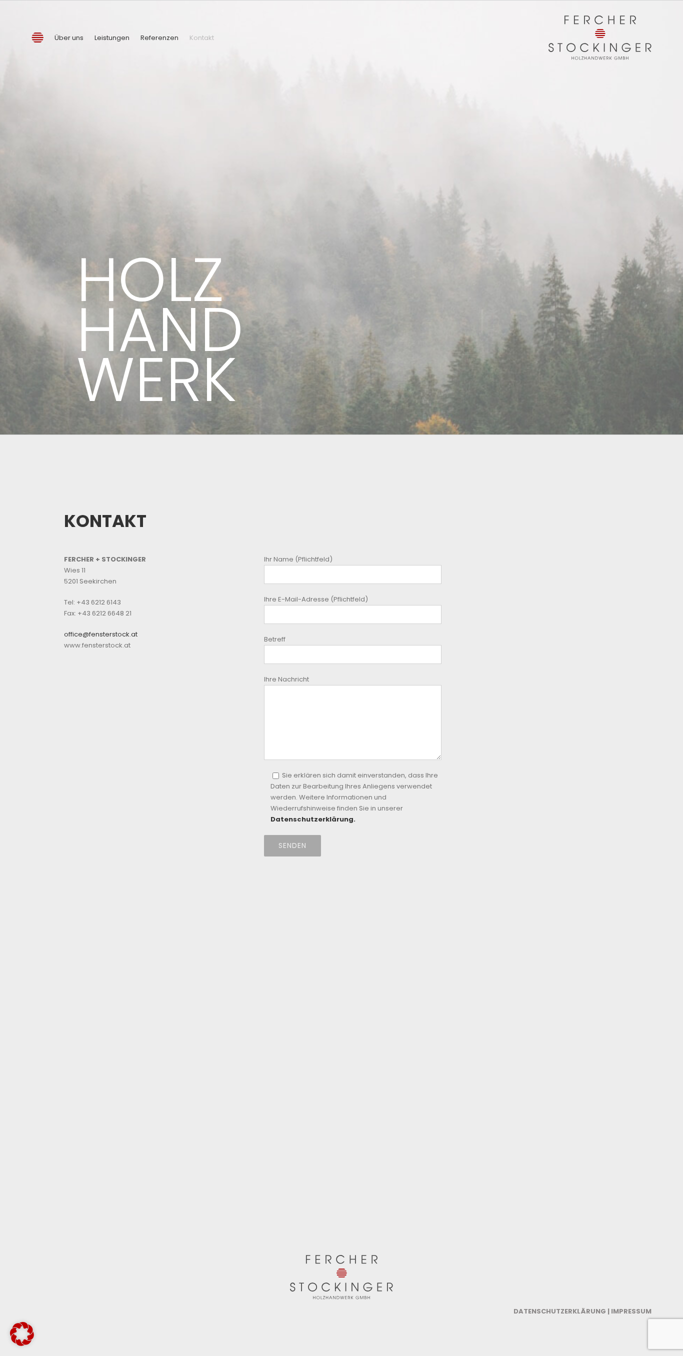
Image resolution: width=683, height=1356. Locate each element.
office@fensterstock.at (101, 634)
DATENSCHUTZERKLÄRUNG (560, 1311)
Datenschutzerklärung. (313, 819)
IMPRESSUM (631, 1311)
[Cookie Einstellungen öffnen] (22, 1343)
